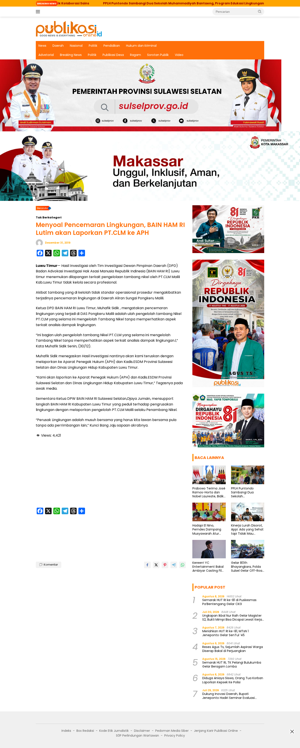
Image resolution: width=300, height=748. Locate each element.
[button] (259, 11)
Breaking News (71, 55)
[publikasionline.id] (69, 28)
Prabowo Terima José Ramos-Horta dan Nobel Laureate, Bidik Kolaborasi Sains (208, 492)
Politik (93, 45)
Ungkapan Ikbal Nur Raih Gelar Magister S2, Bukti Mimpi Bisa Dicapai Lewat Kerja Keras (232, 617)
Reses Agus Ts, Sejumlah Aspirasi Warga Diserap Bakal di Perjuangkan (232, 649)
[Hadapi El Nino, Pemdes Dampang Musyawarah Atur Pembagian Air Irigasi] (209, 512)
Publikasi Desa (113, 55)
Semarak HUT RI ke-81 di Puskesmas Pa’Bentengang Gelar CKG (229, 602)
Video (179, 55)
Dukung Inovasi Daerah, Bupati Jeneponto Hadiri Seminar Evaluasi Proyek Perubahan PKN (228, 696)
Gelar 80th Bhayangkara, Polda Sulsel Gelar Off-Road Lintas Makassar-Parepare (247, 567)
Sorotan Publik (158, 55)
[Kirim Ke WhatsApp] (182, 565)
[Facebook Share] (147, 565)
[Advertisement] (111, 473)
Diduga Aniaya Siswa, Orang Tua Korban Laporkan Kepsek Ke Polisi (232, 680)
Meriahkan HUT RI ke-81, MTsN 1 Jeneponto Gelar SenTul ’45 (225, 633)
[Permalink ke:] (39, 242)
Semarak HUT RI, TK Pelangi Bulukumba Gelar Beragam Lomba (231, 664)
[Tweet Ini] (156, 565)
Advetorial (46, 55)
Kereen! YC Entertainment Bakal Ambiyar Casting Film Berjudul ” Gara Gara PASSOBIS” (208, 567)
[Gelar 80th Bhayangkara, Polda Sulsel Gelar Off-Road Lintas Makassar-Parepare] (247, 549)
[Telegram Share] (173, 565)
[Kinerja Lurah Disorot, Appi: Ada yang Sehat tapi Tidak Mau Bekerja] (247, 512)
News (42, 45)
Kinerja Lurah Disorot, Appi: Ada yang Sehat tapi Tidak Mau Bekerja (247, 529)
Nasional (76, 45)
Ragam (135, 55)
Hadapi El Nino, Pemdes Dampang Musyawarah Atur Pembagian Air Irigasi (208, 529)
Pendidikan (111, 45)
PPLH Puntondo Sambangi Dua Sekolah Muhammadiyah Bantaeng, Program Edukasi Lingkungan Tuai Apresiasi (161, 3)
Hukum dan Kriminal (141, 45)
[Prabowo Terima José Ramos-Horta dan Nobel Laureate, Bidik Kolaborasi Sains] (209, 475)
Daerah (58, 45)
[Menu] (39, 11)
